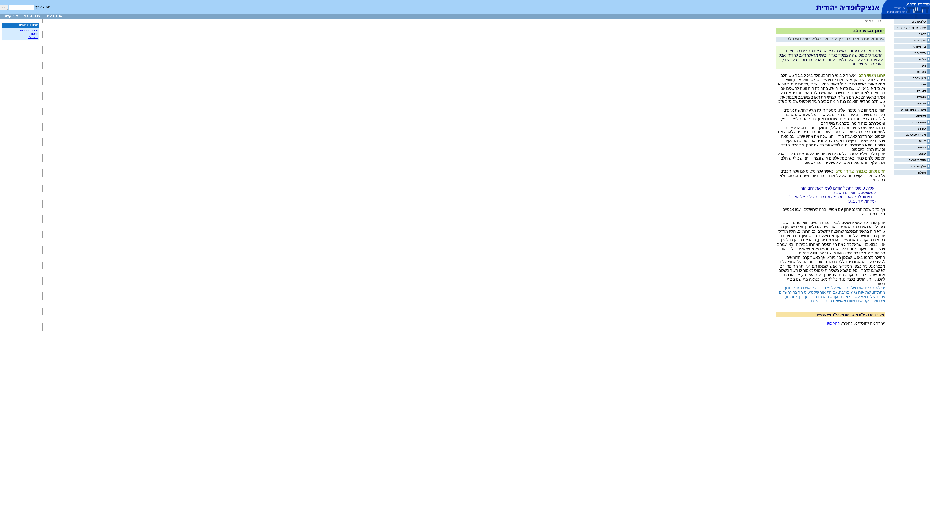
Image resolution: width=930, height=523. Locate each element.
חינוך (923, 65)
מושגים (921, 97)
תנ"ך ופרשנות (918, 166)
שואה (922, 153)
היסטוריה (920, 53)
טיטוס (34, 34)
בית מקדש (919, 46)
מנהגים (921, 103)
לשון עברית (919, 78)
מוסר (923, 84)
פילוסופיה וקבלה (916, 135)
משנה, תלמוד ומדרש (913, 109)
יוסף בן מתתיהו (28, 30)
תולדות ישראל (917, 160)
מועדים (921, 90)
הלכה (922, 59)
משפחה (921, 116)
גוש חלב (33, 37)
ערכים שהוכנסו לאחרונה (911, 28)
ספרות (922, 128)
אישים (922, 34)
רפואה (922, 147)
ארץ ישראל (919, 40)
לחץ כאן (833, 323)
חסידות (921, 72)
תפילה (922, 172)
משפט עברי (919, 122)
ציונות (922, 141)
